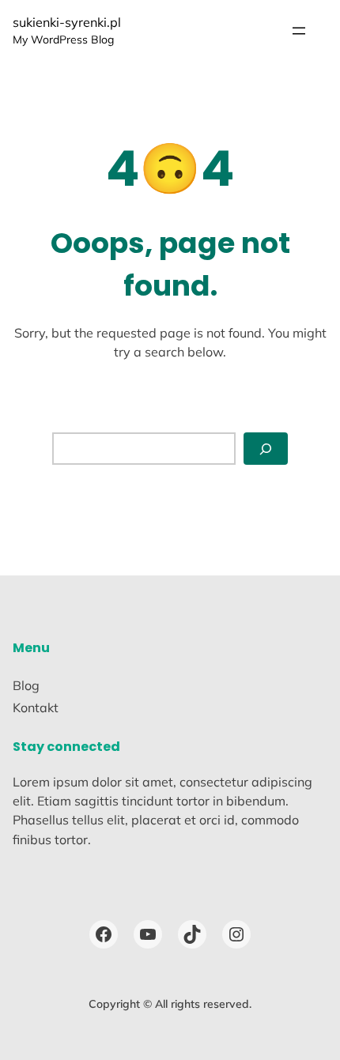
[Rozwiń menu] (298, 30)
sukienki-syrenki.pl (67, 22)
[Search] (266, 448)
